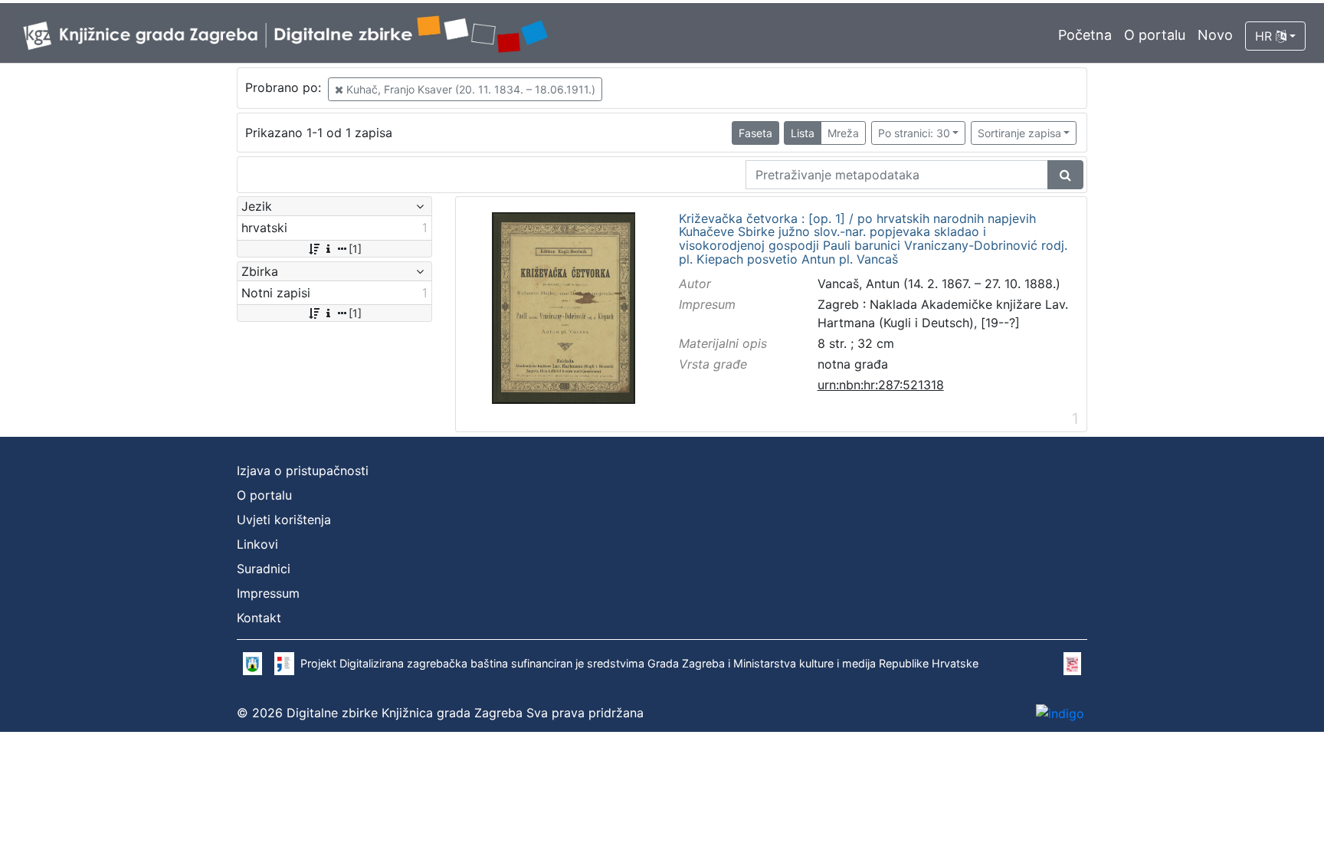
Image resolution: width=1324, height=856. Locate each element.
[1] (355, 248)
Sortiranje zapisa (1019, 132)
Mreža (843, 132)
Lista (802, 132)
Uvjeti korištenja (284, 519)
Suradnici (263, 568)
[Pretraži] (1065, 174)
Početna (1085, 35)
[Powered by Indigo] (1060, 713)
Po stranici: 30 (914, 132)
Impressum (268, 593)
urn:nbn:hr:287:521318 (881, 384)
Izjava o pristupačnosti (303, 470)
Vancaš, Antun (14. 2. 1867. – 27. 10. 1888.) (939, 283)
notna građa (853, 364)
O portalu (1154, 35)
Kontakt (259, 617)
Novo (1215, 35)
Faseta (755, 132)
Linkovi (257, 544)
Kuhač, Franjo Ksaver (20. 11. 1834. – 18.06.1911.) (469, 89)
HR (1265, 36)
